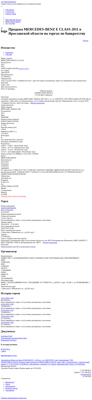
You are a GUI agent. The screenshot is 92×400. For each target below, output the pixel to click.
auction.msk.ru (86, 374)
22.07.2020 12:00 (7, 298)
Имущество (9, 382)
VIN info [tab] (8, 54)
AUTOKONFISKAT (8, 2)
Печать (85, 41)
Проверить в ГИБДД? (24, 68)
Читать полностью (37, 103)
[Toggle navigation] (2, 6)
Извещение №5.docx (8, 340)
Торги (7, 384)
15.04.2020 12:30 (7, 310)
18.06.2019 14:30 (7, 316)
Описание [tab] (9, 52)
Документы (9, 390)
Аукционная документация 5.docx (14, 338)
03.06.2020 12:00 (7, 304)
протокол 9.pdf (6, 336)
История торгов (11, 388)
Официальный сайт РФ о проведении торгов (18, 247)
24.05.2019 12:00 (7, 322)
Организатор (10, 386)
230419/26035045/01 (8, 208)
